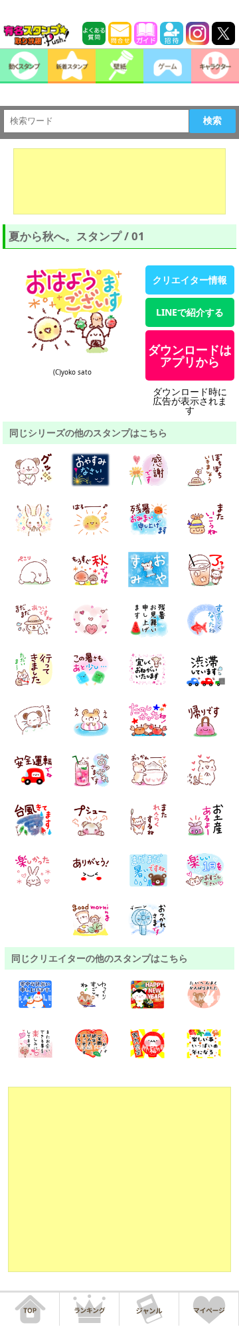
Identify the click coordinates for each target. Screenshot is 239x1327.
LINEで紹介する (190, 312)
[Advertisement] (119, 181)
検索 (212, 120)
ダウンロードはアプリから (190, 355)
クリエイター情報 (190, 279)
